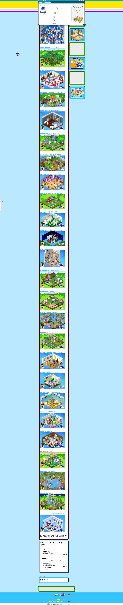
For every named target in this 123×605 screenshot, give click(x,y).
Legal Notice (50, 601)
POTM (77, 40)
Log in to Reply (65, 550)
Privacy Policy (54, 601)
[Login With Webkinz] (43, 8)
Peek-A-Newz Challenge (78, 69)
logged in (45, 580)
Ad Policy (62, 601)
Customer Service (70, 601)
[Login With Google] (43, 14)
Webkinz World (40, 0)
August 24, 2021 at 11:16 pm (47, 564)
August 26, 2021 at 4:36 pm (46, 552)
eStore (66, 601)
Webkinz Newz (58, 599)
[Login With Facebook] (43, 11)
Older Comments (42, 545)
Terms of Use (58, 601)
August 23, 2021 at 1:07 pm (45, 547)
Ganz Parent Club (64, 599)
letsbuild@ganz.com (61, 536)
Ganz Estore (44, 0)
